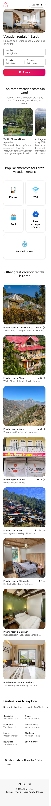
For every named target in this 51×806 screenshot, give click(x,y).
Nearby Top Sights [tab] (35, 707)
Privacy (9, 792)
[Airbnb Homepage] (5, 4)
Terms (18, 792)
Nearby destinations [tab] (12, 707)
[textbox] (14, 63)
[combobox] (24, 53)
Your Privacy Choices (33, 792)
